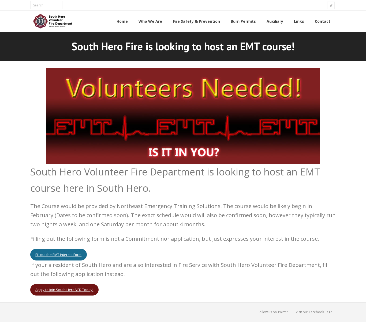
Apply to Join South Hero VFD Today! (64, 289)
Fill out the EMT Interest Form (58, 254)
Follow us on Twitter (273, 312)
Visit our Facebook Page (314, 312)
